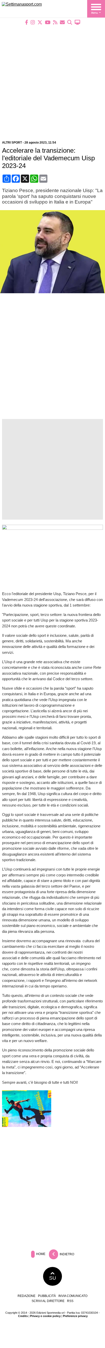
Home (40, 1254)
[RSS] (55, 22)
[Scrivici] (62, 22)
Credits (23, 1316)
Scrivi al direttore (48, 1301)
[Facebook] (26, 22)
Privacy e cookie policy (45, 1316)
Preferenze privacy (75, 1316)
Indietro (66, 1254)
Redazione (26, 1296)
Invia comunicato (72, 1296)
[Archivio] (69, 22)
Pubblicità (47, 1296)
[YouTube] (47, 22)
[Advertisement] (52, 79)
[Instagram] (33, 22)
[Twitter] (39, 22)
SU (52, 1278)
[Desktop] (77, 22)
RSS (70, 1301)
